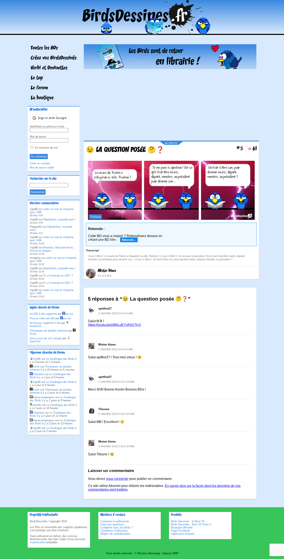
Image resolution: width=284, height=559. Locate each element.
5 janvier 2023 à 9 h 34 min (115, 349)
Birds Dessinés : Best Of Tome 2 (191, 524)
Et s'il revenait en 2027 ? (58, 275)
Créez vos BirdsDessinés (54, 58)
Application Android (182, 533)
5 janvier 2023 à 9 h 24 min (115, 313)
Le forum (39, 88)
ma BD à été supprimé (43, 313)
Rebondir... (129, 239)
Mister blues (107, 270)
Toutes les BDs (44, 48)
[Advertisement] (170, 103)
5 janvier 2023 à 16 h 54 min (116, 414)
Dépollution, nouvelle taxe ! (59, 219)
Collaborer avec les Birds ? (116, 527)
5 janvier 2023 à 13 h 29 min (116, 381)
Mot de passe (38, 136)
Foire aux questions (112, 524)
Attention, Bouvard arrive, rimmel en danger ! (52, 249)
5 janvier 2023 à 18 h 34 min (116, 446)
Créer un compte (40, 163)
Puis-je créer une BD (42, 318)
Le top (37, 78)
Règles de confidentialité (115, 533)
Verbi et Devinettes (49, 68)
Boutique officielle (182, 527)
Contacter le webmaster (114, 521)
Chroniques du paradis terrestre (48, 330)
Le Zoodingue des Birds (60, 358)
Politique (95, 216)
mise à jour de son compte (46, 338)
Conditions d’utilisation (113, 530)
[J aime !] (249, 148)
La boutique (42, 98)
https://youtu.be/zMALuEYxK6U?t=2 (114, 325)
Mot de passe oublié (42, 167)
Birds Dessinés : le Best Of (187, 521)
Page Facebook (180, 530)
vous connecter (117, 478)
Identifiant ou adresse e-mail (47, 126)
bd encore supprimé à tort (45, 322)
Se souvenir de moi (46, 147)
